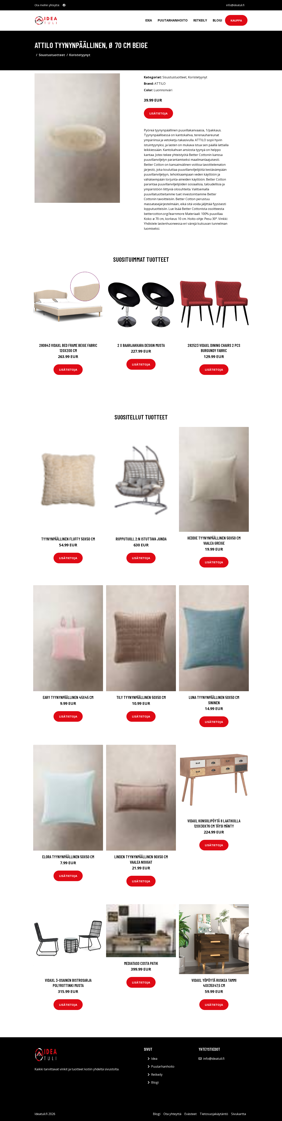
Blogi (217, 20)
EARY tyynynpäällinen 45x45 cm (68, 697)
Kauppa (236, 20)
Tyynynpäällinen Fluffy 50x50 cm (68, 538)
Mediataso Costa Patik (141, 963)
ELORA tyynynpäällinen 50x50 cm (68, 856)
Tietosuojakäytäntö (214, 1114)
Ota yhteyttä (172, 1114)
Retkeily (200, 20)
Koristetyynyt (79, 55)
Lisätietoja (158, 113)
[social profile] (64, 5)
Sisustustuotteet (52, 55)
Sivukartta (238, 1114)
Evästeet (190, 1114)
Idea (148, 20)
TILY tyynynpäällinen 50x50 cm (141, 697)
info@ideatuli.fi (235, 5)
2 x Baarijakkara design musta (141, 345)
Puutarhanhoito (173, 20)
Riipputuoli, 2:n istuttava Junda (141, 538)
